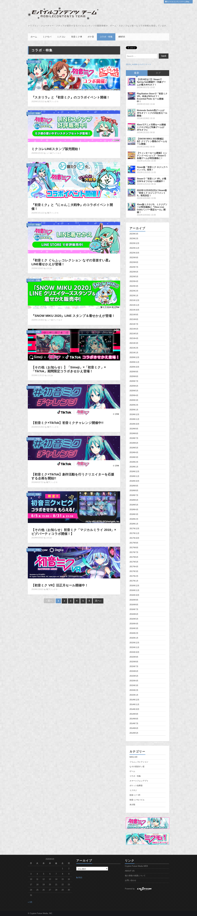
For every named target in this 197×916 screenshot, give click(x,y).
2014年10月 (134, 709)
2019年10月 (134, 424)
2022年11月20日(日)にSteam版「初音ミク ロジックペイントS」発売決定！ (152, 193)
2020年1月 (134, 410)
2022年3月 (134, 286)
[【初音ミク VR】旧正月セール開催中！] (74, 562)
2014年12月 (134, 700)
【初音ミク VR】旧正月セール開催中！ (59, 585)
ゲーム (132, 771)
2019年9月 (134, 429)
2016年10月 (134, 595)
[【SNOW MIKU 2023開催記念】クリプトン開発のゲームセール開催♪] (131, 141)
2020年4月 (134, 395)
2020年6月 (134, 386)
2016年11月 (134, 590)
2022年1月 (134, 296)
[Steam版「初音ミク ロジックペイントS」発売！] (131, 169)
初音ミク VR (76, 37)
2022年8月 (134, 262)
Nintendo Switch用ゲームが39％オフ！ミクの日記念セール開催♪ (152, 113)
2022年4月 (134, 281)
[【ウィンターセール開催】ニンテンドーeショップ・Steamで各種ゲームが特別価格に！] (131, 155)
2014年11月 (134, 704)
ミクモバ (47, 37)
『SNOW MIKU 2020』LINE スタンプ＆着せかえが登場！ (73, 316)
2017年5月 (134, 562)
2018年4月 (134, 510)
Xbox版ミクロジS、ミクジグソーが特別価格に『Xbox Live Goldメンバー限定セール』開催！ (152, 208)
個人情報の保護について (135, 876)
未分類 (132, 805)
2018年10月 (134, 481)
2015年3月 (134, 685)
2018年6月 (134, 500)
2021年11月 (134, 305)
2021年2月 (134, 348)
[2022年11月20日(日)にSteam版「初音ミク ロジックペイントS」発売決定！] (131, 192)
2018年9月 (134, 486)
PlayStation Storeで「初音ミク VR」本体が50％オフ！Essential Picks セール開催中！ (152, 97)
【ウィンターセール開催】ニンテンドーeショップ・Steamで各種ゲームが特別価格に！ (152, 155)
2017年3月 (134, 571)
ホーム (34, 37)
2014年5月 (134, 733)
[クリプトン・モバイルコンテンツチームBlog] (63, 13)
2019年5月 (134, 448)
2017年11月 (134, 533)
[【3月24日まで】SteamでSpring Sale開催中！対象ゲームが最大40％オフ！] (131, 81)
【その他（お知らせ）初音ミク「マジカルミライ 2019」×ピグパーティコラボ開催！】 (73, 532)
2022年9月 (134, 258)
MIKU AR (133, 757)
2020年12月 (134, 357)
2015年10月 (134, 652)
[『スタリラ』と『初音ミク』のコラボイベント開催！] (74, 74)
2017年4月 (134, 567)
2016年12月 (134, 586)
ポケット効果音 (136, 786)
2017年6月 (134, 557)
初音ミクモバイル (137, 800)
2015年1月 (134, 695)
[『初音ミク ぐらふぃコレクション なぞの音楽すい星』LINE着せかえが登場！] (74, 237)
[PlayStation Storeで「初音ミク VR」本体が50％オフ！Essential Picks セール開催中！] (131, 96)
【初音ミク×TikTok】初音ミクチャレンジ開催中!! (67, 423)
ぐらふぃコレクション (139, 762)
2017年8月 (134, 548)
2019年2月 (134, 462)
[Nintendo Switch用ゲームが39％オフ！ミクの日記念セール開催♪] (131, 112)
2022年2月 (134, 291)
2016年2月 (134, 633)
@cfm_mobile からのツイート (138, 64)
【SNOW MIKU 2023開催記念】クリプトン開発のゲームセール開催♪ (152, 141)
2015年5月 (134, 676)
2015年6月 (134, 671)
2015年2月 (134, 690)
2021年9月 (134, 315)
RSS (80, 878)
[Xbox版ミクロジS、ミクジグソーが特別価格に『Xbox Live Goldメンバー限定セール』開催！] (131, 206)
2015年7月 (134, 666)
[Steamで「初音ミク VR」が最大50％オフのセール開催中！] (131, 181)
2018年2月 (134, 519)
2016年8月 (134, 605)
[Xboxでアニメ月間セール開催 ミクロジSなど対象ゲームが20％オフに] (131, 127)
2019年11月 (134, 419)
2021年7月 (134, 324)
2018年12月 (134, 472)
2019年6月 (134, 443)
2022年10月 (134, 253)
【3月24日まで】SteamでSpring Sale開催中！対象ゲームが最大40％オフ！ (151, 82)
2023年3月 (134, 234)
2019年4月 (134, 453)
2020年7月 (134, 381)
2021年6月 (134, 329)
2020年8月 (134, 376)
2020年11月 (134, 362)
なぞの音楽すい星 (137, 767)
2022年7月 (134, 267)
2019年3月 (134, 457)
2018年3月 (134, 514)
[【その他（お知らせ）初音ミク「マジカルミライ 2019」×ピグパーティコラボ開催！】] (74, 507)
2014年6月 (134, 728)
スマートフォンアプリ (139, 781)
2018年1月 (134, 524)
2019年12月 (134, 414)
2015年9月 (134, 657)
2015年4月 (134, 681)
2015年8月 (134, 662)
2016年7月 (134, 609)
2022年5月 (134, 277)
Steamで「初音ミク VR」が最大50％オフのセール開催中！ (151, 179)
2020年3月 (134, 400)
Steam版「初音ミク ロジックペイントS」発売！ (152, 168)
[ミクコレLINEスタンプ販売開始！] (74, 126)
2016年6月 (134, 614)
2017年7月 (134, 552)
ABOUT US (121, 37)
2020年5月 (134, 391)
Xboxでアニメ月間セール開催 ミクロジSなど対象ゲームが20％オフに (151, 127)
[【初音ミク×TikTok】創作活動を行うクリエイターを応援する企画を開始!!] (74, 451)
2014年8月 (134, 719)
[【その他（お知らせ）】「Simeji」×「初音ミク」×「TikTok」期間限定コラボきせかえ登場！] (74, 344)
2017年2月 (134, 576)
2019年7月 (134, 438)
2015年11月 (134, 647)
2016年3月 (134, 628)
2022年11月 (134, 248)
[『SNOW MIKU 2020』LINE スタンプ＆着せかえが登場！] (74, 293)
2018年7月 (134, 495)
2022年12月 (134, 243)
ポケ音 (91, 37)
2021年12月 (134, 300)
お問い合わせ (130, 880)
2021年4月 (134, 338)
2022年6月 (134, 272)
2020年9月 (134, 372)
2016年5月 (134, 619)
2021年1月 (134, 353)
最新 (136, 73)
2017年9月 (134, 543)
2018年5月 (134, 505)
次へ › (98, 601)
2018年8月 (134, 491)
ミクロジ (133, 790)
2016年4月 (134, 624)
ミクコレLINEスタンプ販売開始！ (56, 149)
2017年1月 (134, 581)
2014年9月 (134, 714)
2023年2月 (134, 239)
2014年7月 (134, 724)
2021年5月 (134, 334)
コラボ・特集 (106, 37)
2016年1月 (134, 638)
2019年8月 (134, 433)
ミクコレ (61, 37)
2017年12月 (134, 529)
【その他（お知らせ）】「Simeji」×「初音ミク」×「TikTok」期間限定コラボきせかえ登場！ (68, 369)
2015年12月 (134, 643)
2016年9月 (134, 600)
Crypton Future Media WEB (136, 866)
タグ (158, 73)
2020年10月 (134, 367)
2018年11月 (134, 476)
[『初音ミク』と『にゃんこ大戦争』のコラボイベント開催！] (74, 180)
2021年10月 (134, 310)
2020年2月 (134, 405)
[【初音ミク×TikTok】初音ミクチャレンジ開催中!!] (74, 400)
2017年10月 (134, 538)
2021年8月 (134, 319)
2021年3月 (134, 343)
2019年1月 (134, 467)
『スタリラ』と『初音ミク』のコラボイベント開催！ (70, 97)
